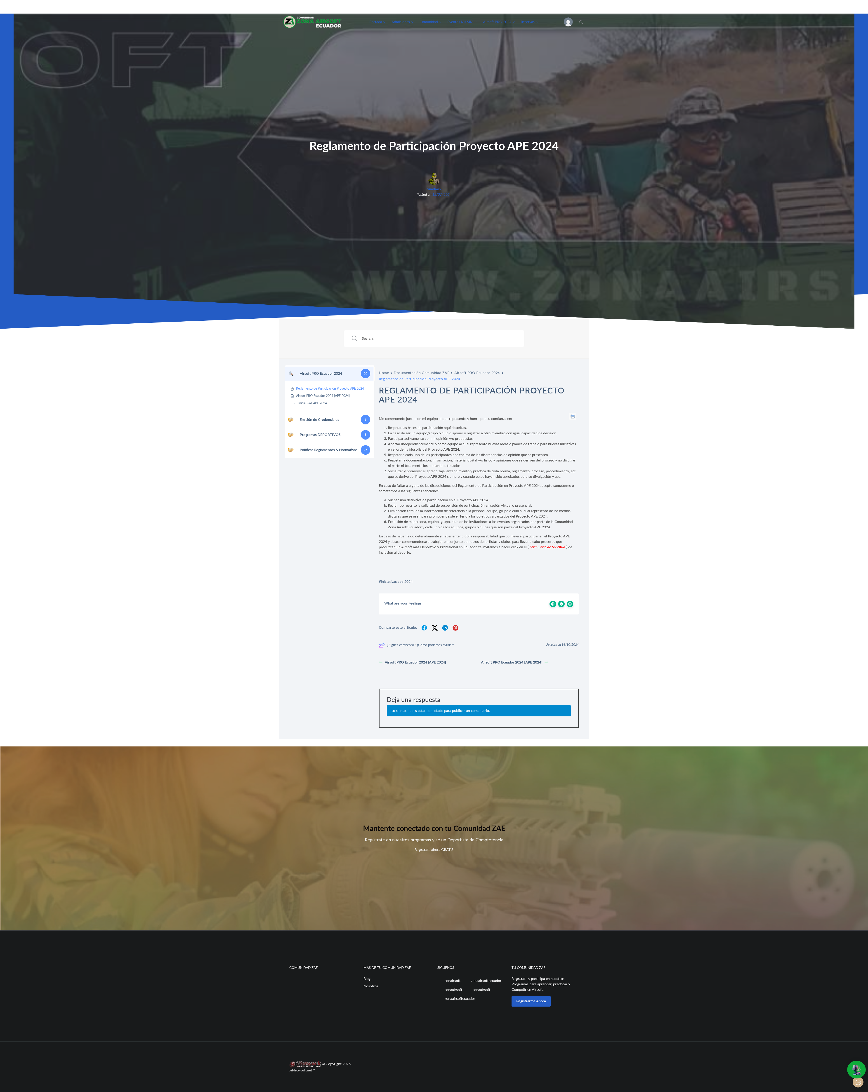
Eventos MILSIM (460, 22)
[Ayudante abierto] (856, 1069)
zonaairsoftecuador (485, 981)
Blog (366, 979)
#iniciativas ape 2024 (396, 582)
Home (384, 373)
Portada (375, 22)
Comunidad (429, 22)
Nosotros (370, 986)
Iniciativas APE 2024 (312, 403)
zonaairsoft (453, 990)
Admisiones (401, 22)
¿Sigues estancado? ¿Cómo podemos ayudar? (420, 645)
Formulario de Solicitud (547, 547)
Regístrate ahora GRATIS (434, 850)
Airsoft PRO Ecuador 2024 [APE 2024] (415, 662)
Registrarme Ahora (531, 1001)
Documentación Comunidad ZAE (421, 373)
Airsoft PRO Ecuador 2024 (477, 373)
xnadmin (434, 189)
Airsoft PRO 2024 (497, 22)
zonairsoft (452, 981)
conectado (435, 711)
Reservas (528, 22)
